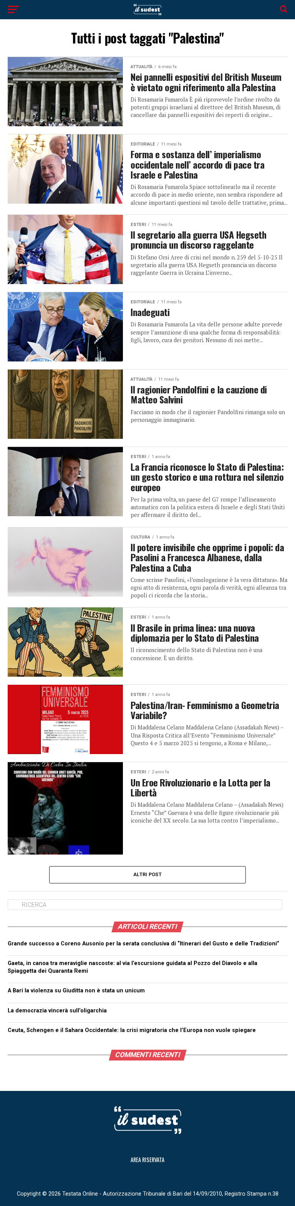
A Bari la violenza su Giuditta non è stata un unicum (76, 990)
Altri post (147, 874)
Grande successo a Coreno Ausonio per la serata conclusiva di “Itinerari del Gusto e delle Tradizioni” (143, 943)
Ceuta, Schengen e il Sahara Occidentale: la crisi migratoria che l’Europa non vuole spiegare (132, 1030)
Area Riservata (147, 1160)
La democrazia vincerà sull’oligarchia (145, 1010)
